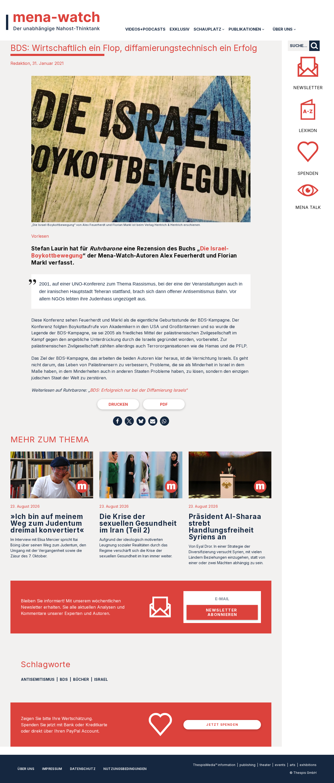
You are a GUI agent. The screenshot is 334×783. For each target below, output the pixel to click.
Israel (101, 679)
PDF (164, 404)
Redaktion (20, 63)
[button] (117, 421)
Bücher (81, 679)
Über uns (25, 769)
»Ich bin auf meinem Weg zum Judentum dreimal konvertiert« (47, 523)
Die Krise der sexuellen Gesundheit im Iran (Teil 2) (138, 523)
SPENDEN (307, 173)
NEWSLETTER (308, 87)
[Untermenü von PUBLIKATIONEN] (263, 29)
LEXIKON (308, 130)
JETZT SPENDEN (222, 725)
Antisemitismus (38, 679)
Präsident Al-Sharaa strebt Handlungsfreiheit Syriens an (225, 526)
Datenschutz (83, 769)
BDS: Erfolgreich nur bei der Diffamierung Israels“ (138, 390)
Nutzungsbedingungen (124, 769)
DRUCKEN (118, 404)
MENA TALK (308, 207)
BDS (64, 679)
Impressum (52, 769)
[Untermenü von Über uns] (295, 29)
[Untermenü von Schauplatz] (223, 29)
